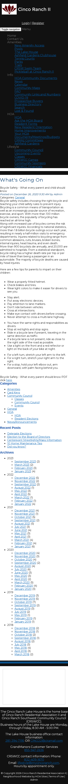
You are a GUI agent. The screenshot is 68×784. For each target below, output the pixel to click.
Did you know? (16, 446)
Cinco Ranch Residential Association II (44, 773)
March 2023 (22, 464)
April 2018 (21, 651)
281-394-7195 (14, 740)
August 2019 (22, 608)
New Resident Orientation (33, 127)
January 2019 (23, 621)
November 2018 (25, 631)
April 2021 (20, 536)
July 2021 (20, 527)
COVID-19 (21, 97)
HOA (10, 114)
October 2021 (23, 517)
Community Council (29, 150)
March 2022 (22, 497)
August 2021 (22, 523)
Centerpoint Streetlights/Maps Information (34, 440)
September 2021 (25, 520)
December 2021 (25, 510)
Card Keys (13, 392)
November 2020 (25, 556)
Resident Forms (26, 124)
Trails (18, 65)
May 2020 (21, 576)
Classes (20, 156)
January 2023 (23, 471)
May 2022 (21, 491)
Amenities (14, 42)
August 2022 (23, 487)
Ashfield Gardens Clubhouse (35, 55)
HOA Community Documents (36, 78)
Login (26, 23)
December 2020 (25, 553)
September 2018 (25, 638)
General (20, 197)
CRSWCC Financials (28, 166)
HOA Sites (41, 776)
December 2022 (25, 478)
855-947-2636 (34, 750)
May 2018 (21, 647)
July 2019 (20, 612)
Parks (19, 62)
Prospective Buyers (29, 101)
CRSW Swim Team (28, 68)
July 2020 (21, 569)
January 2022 (23, 504)
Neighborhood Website (17, 776)
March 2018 (22, 654)
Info (10, 75)
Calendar (21, 84)
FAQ (18, 91)
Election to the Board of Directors (28, 436)
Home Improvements (30, 130)
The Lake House (26, 52)
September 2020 (25, 562)
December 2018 (25, 628)
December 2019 (25, 595)
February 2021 (23, 543)
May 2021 (20, 533)
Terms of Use (56, 776)
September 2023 (25, 461)
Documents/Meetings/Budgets (37, 137)
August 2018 (23, 641)
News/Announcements (22, 422)
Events (19, 405)
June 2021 (21, 530)
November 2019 (25, 598)
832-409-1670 (34, 759)
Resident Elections (26, 418)
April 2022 (21, 494)
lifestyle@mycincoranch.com (38, 763)
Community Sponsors (30, 163)
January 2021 (23, 546)
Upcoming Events (27, 153)
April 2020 (21, 579)
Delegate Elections (19, 433)
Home (11, 35)
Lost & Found (24, 111)
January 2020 (23, 589)
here (9, 380)
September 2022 (25, 484)
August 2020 (23, 566)
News (18, 81)
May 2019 (21, 615)
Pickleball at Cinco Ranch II (34, 71)
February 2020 (24, 585)
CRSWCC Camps (26, 160)
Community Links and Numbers (37, 94)
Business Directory (28, 104)
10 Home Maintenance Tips (24, 443)
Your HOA (22, 133)
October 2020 (23, 559)
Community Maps (27, 88)
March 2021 (22, 540)
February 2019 (23, 618)
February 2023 (24, 468)
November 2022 (25, 481)
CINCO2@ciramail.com (46, 740)
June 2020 (21, 572)
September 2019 (25, 605)
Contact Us (15, 39)
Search (20, 107)
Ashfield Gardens (27, 143)
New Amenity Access (29, 45)
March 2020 (22, 582)
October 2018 (23, 634)
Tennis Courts (24, 58)
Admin (34, 779)
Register (38, 23)
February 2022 (24, 500)
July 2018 (20, 644)
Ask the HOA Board (29, 120)
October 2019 (23, 602)
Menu (26, 29)
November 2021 (25, 513)
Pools (18, 48)
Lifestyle (13, 147)
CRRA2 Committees (29, 140)
